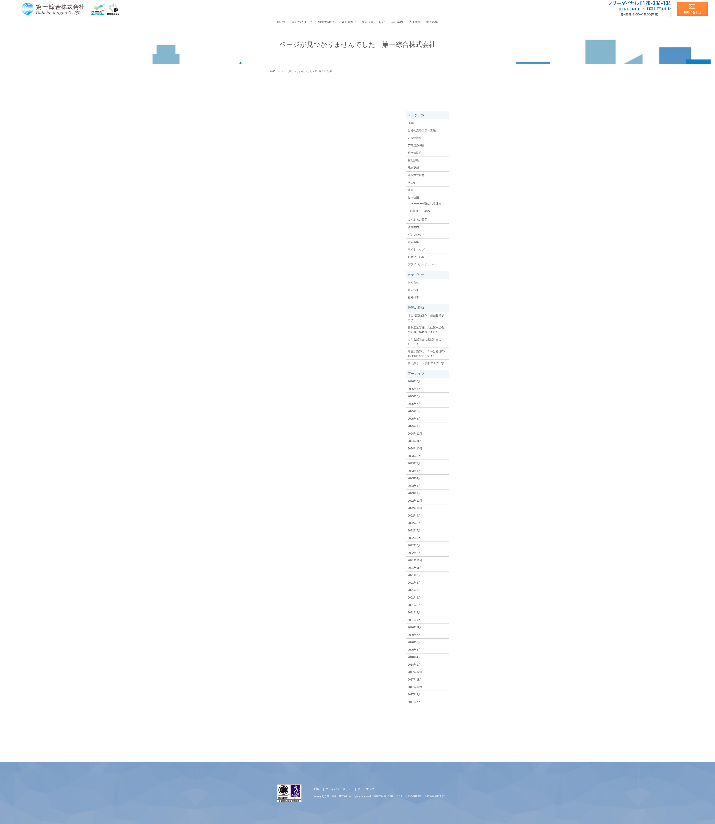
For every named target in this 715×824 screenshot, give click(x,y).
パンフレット (416, 234)
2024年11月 (415, 441)
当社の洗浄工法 (302, 21)
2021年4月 (414, 612)
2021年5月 (414, 605)
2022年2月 (414, 552)
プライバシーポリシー (422, 264)
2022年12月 (415, 500)
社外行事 (413, 297)
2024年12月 (415, 433)
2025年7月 (414, 403)
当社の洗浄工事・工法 (422, 130)
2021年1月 (414, 619)
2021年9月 (414, 575)
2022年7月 (414, 530)
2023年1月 (414, 493)
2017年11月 (415, 679)
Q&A (382, 21)
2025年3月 (414, 418)
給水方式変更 (416, 175)
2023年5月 (414, 470)
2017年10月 (415, 687)
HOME (281, 21)
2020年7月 (414, 634)
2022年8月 (414, 523)
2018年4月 (414, 657)
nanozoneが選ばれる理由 (425, 203)
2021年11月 (415, 567)
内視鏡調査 (415, 137)
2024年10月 (415, 448)
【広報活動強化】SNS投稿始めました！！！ (426, 318)
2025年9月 (414, 396)
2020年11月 (415, 627)
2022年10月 (415, 508)
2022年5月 (414, 545)
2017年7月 (414, 701)
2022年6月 (414, 537)
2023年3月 (414, 485)
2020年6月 (414, 642)
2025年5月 (414, 411)
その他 (412, 182)
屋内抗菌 (368, 21)
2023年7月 (414, 463)
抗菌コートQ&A (420, 210)
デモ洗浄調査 (416, 145)
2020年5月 (414, 649)
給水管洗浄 (415, 152)
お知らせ (413, 282)
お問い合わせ (416, 256)
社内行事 (413, 289)
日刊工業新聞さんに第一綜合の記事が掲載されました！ (426, 330)
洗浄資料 (414, 21)
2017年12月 (415, 672)
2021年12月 (415, 560)
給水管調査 (325, 21)
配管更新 (413, 167)
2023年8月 (414, 455)
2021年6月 (414, 597)
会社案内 (397, 21)
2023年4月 (414, 478)
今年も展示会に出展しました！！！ (424, 341)
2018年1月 (414, 664)
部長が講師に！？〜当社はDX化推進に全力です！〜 (426, 353)
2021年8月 (414, 582)
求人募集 (432, 21)
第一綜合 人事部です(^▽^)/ (426, 363)
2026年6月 (414, 381)
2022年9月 (414, 515)
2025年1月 (414, 426)
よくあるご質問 (417, 219)
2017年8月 (414, 694)
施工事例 (347, 21)
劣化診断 (413, 160)
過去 (410, 190)
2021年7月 (414, 590)
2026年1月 (414, 388)
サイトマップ (416, 249)
